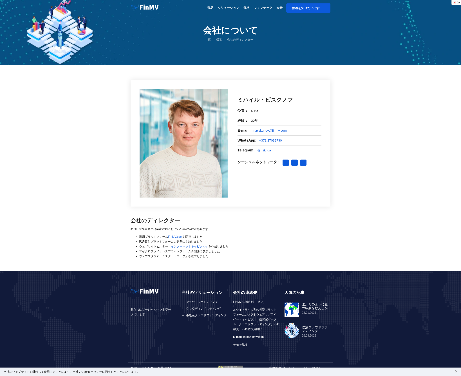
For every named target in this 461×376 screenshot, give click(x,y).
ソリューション (228, 8)
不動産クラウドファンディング (206, 315)
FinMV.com (175, 236)
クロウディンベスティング (203, 308)
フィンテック (263, 8)
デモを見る (240, 344)
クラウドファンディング (202, 301)
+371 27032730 (270, 140)
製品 (210, 8)
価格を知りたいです (307, 8)
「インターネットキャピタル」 (188, 246)
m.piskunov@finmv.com (269, 130)
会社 (280, 8)
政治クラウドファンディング (315, 329)
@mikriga (264, 150)
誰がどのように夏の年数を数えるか (315, 306)
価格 (246, 8)
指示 (219, 39)
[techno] (145, 6)
